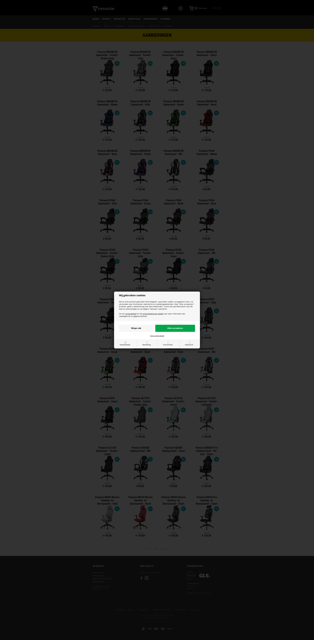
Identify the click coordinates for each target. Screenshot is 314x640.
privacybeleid (130, 314)
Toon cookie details (157, 336)
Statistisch (189, 345)
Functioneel (168, 345)
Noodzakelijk (125, 345)
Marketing (146, 345)
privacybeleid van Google (153, 314)
